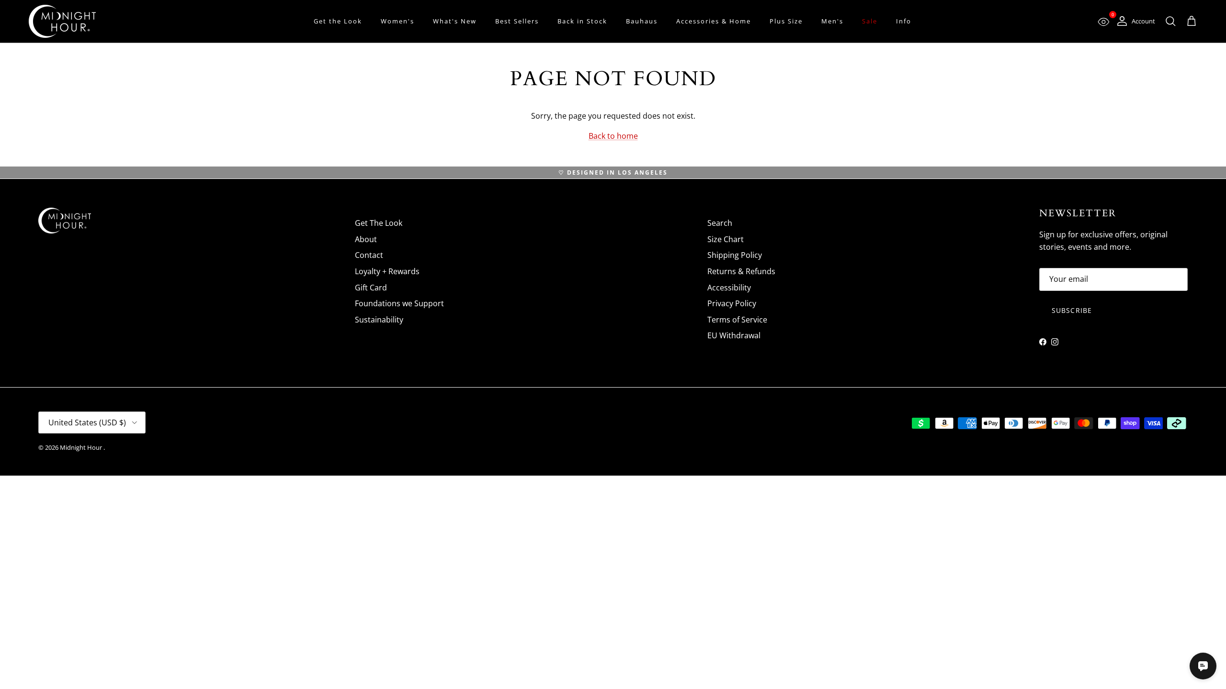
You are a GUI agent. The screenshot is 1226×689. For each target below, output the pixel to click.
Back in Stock (582, 21)
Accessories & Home (713, 21)
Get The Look (378, 223)
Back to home (613, 136)
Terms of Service (737, 319)
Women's (397, 21)
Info (903, 21)
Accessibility (729, 287)
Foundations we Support (399, 303)
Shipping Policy (734, 255)
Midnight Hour (81, 447)
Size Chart (725, 239)
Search (719, 223)
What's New (455, 21)
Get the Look (338, 21)
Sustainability (379, 319)
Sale (869, 21)
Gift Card (371, 287)
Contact (369, 255)
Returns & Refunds (741, 271)
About (366, 239)
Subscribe (1072, 310)
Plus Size (786, 21)
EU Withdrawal (734, 335)
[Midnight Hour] (62, 21)
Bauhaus (642, 21)
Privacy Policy (731, 303)
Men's (832, 21)
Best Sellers (517, 21)
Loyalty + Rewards (387, 271)
